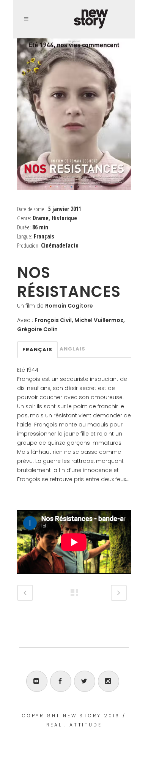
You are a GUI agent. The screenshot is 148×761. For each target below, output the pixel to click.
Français (37, 349)
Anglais (72, 348)
